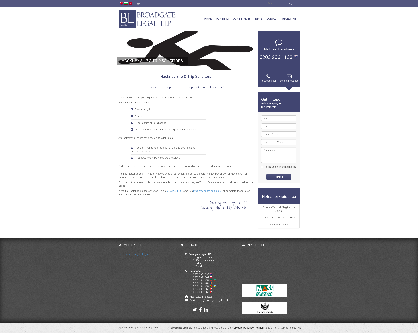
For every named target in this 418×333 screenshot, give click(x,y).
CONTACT (191, 245)
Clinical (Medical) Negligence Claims (279, 209)
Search (291, 4)
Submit (279, 176)
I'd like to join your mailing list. (280, 166)
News (258, 18)
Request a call (268, 80)
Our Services (242, 18)
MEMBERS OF (256, 245)
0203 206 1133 (276, 57)
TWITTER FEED (132, 245)
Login (138, 3)
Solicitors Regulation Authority (248, 327)
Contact (272, 18)
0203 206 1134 (174, 190)
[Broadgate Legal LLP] (147, 8)
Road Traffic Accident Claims (279, 217)
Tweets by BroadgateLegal (133, 254)
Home (208, 18)
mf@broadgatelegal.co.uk (207, 190)
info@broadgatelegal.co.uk (213, 300)
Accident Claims (279, 224)
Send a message (289, 80)
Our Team (222, 18)
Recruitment (291, 18)
